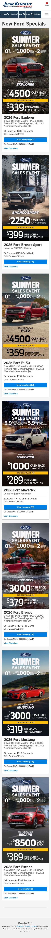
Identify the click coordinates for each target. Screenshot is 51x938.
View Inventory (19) (25, 762)
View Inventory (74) (25, 634)
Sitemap (27, 926)
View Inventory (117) (25, 140)
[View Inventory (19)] (25, 693)
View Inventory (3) (25, 889)
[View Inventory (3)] (25, 820)
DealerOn (20, 926)
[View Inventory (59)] (25, 443)
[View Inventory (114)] (25, 316)
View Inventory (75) (25, 262)
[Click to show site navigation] (46, 14)
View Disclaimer (11, 148)
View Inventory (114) (25, 385)
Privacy (34, 926)
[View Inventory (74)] (25, 566)
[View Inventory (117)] (25, 71)
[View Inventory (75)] (25, 198)
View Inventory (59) (25, 507)
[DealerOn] (25, 923)
